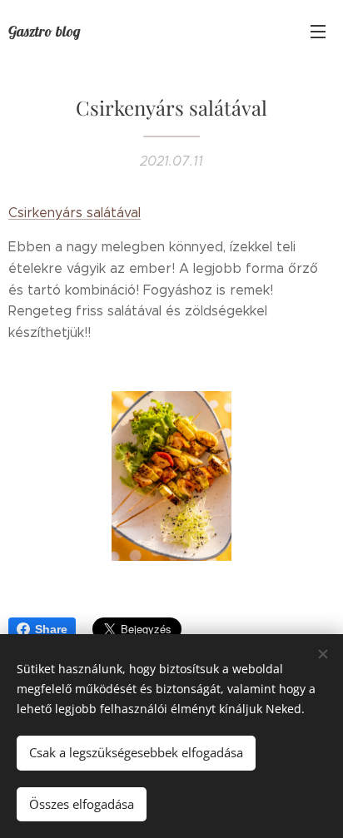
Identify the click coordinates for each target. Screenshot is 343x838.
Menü (318, 30)
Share (51, 629)
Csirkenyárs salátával (74, 213)
